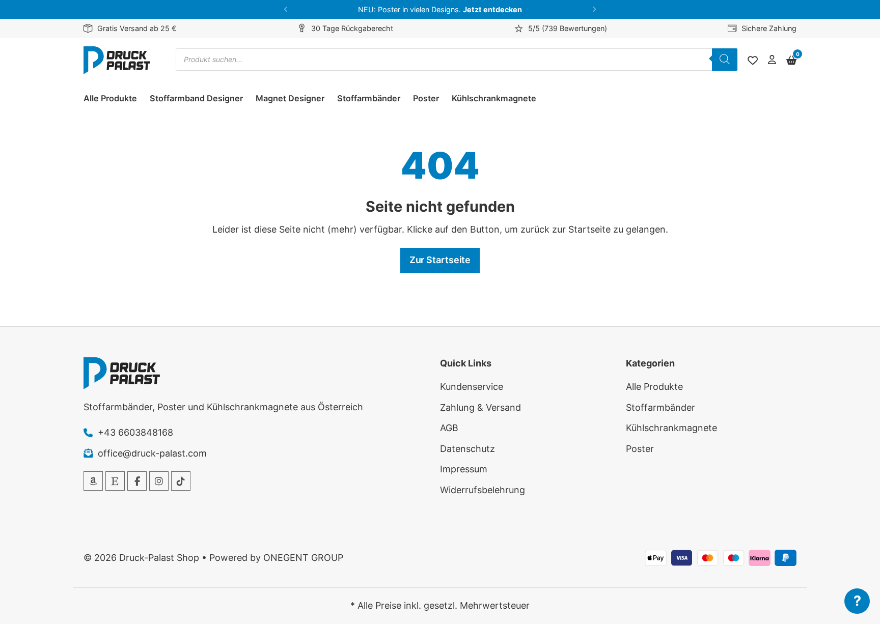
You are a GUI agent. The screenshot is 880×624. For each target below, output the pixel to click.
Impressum (463, 469)
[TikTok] (180, 481)
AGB (449, 427)
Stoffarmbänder (368, 98)
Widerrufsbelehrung (482, 490)
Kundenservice (471, 386)
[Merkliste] (753, 60)
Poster (426, 98)
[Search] (724, 59)
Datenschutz (467, 448)
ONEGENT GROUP (303, 557)
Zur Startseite (440, 259)
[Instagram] (159, 481)
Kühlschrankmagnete (494, 98)
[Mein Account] (772, 60)
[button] (286, 9)
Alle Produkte (110, 98)
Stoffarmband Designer (196, 98)
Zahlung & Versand (480, 407)
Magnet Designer (290, 98)
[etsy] (115, 481)
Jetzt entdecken (492, 9)
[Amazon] (93, 481)
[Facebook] (137, 481)
